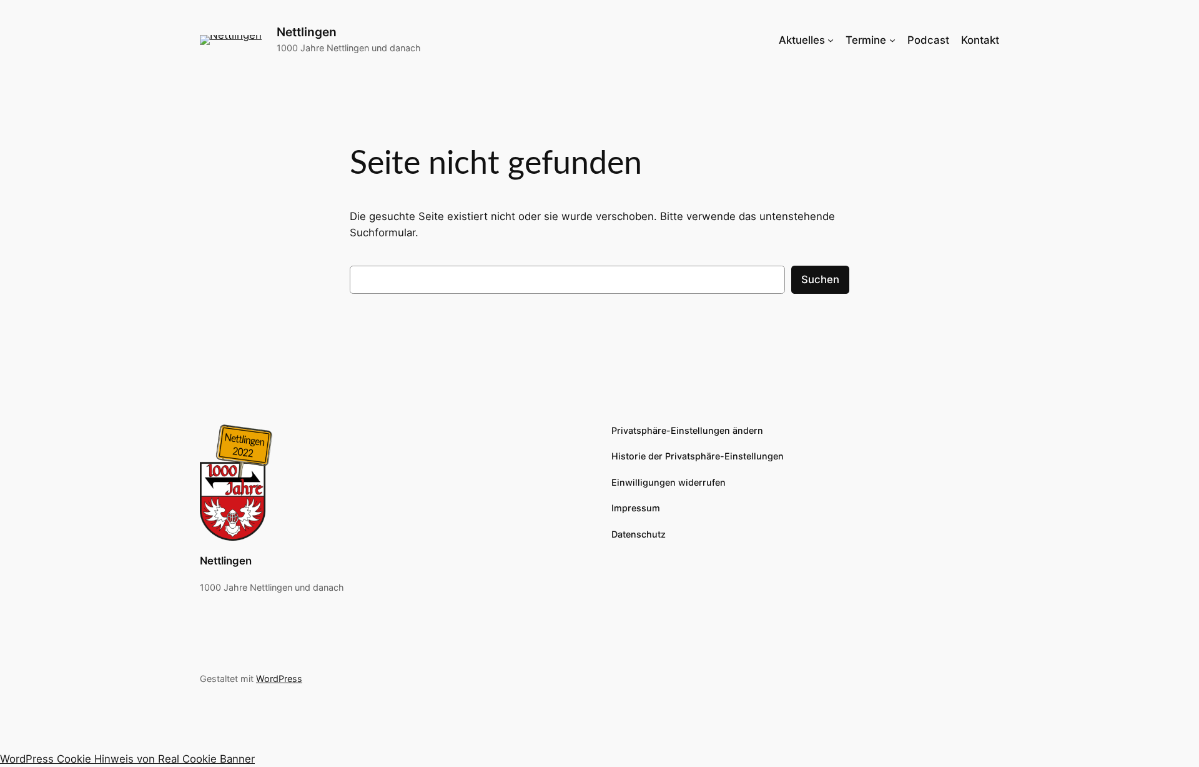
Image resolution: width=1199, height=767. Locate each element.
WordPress (279, 678)
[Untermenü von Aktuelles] (830, 40)
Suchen (820, 279)
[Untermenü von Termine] (892, 40)
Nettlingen (307, 31)
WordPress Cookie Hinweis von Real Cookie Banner (127, 759)
